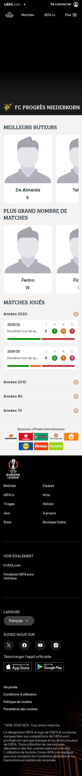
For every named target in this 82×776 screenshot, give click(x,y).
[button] (70, 14)
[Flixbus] (56, 446)
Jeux (6, 513)
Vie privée (10, 687)
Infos (46, 495)
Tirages (9, 504)
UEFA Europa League (9, 14)
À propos (49, 513)
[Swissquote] (56, 437)
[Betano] (41, 446)
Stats (7, 522)
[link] (28, 14)
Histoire (48, 504)
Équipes (48, 485)
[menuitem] (29, 14)
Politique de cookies (17, 702)
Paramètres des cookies (20, 709)
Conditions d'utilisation (20, 694)
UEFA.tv (9, 495)
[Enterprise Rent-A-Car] (41, 437)
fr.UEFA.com (12, 565)
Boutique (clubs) (54, 522)
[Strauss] (26, 437)
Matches (9, 485)
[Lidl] (26, 446)
